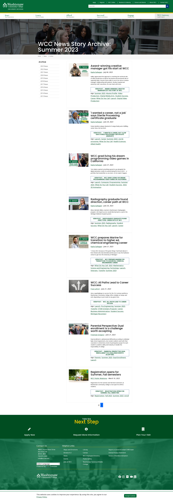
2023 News (44, 66)
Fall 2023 (108, 396)
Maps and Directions (71, 450)
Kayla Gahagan (96, 72)
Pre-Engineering (107, 306)
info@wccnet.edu (43, 458)
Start (9, 16)
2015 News (44, 90)
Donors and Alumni (140, 2)
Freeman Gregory (97, 335)
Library (85, 450)
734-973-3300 (42, 456)
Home (39, 56)
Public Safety (87, 459)
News (45, 56)
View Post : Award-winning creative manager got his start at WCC (110, 89)
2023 (125, 185)
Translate (53, 466)
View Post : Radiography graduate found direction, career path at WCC (110, 219)
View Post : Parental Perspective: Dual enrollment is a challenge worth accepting (109, 353)
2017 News (44, 84)
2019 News (44, 78)
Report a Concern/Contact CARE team (121, 450)
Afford (70, 16)
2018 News (44, 81)
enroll (126, 396)
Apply (94, 2)
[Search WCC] (167, 6)
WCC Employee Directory (91, 456)
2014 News (44, 93)
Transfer (101, 270)
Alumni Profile (111, 93)
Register (102, 2)
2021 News (44, 72)
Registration (99, 396)
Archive (42, 62)
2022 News (44, 69)
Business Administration (100, 311)
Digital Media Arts (107, 96)
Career (93, 98)
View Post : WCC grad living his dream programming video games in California (109, 178)
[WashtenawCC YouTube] (131, 477)
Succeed (102, 16)
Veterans (94, 270)
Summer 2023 (100, 93)
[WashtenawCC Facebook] (119, 477)
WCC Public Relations (99, 378)
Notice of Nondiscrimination (118, 456)
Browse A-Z (67, 453)
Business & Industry (125, 2)
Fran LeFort (95, 289)
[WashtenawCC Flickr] (127, 477)
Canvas (85, 453)
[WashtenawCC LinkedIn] (135, 477)
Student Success (121, 96)
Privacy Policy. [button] (41, 497)
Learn (40, 16)
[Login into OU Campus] (1, 488)
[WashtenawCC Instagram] (123, 477)
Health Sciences (119, 141)
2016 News (44, 87)
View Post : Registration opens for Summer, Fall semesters (109, 392)
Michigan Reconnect (98, 314)
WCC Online (111, 2)
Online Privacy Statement (117, 453)
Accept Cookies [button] (130, 496)
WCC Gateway (163, 16)
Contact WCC (164, 2)
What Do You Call (103, 98)
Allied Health (96, 144)
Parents (98, 357)
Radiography (111, 223)
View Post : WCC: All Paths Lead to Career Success (109, 302)
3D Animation (96, 187)
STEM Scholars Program (107, 309)
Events (66, 459)
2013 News (44, 96)
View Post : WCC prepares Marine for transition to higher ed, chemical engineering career (109, 261)
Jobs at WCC (68, 462)
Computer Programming (110, 182)
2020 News (44, 75)
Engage (131, 16)
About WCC (153, 2)
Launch (113, 98)
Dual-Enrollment (119, 357)
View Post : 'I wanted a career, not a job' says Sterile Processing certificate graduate (110, 134)
